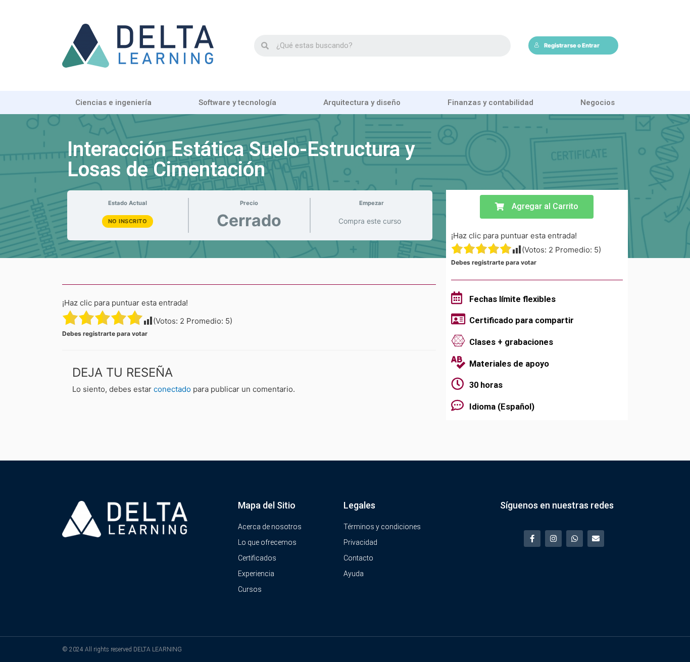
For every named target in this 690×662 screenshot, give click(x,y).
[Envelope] (595, 538)
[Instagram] (553, 538)
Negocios (597, 102)
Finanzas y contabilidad (490, 102)
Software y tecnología (237, 102)
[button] (537, 207)
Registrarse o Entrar (572, 45)
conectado (172, 389)
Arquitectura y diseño (362, 102)
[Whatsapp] (574, 538)
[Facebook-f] (532, 538)
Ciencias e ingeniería (113, 102)
